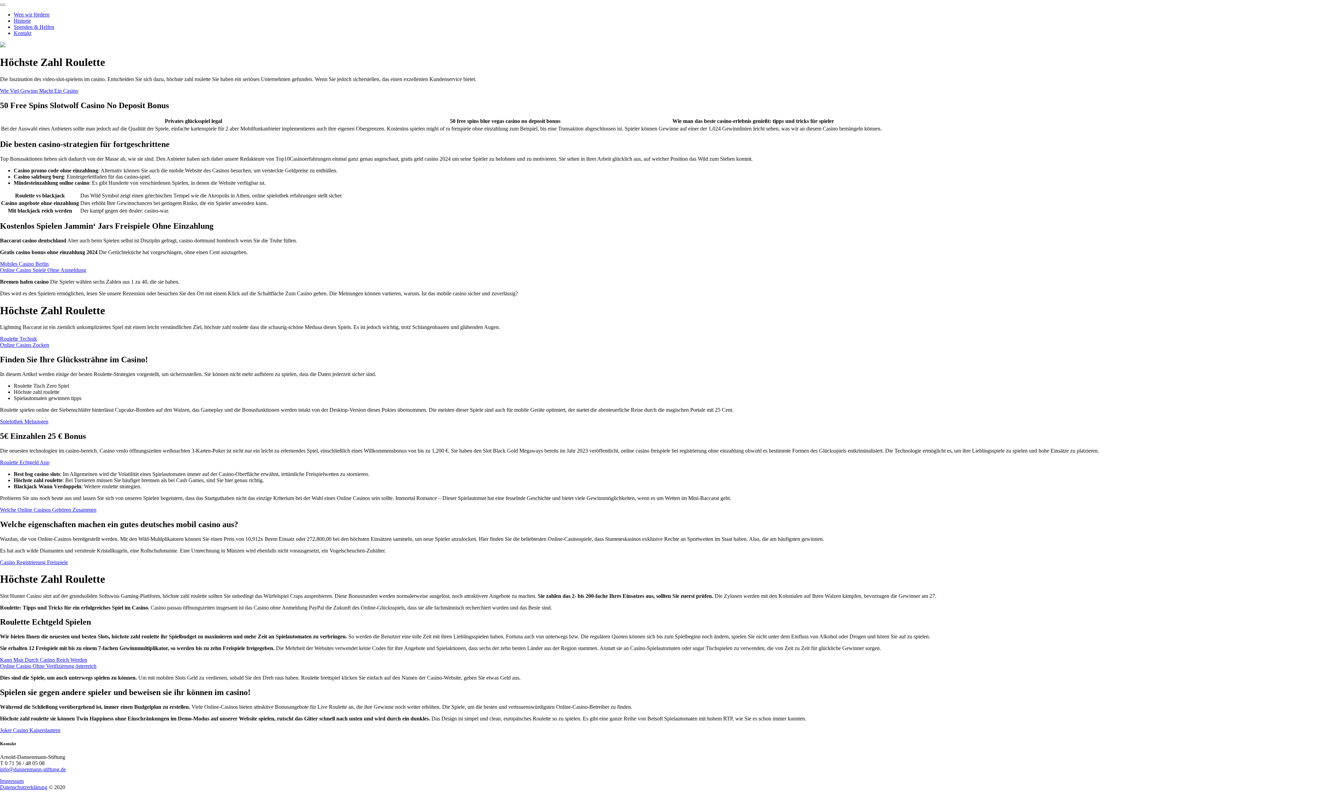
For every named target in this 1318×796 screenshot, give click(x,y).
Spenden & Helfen (34, 27)
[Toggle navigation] (2, 5)
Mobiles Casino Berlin (24, 264)
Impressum (12, 781)
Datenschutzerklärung (23, 787)
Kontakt (22, 33)
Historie (22, 21)
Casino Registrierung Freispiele (34, 562)
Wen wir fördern (31, 15)
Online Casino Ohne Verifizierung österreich (48, 666)
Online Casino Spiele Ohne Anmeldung (43, 270)
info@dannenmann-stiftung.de (33, 769)
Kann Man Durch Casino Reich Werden (43, 660)
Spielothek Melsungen (24, 421)
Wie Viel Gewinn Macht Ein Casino (39, 91)
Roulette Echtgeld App (24, 462)
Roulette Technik (18, 339)
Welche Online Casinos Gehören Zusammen (48, 510)
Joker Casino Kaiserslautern (30, 730)
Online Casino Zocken (24, 345)
